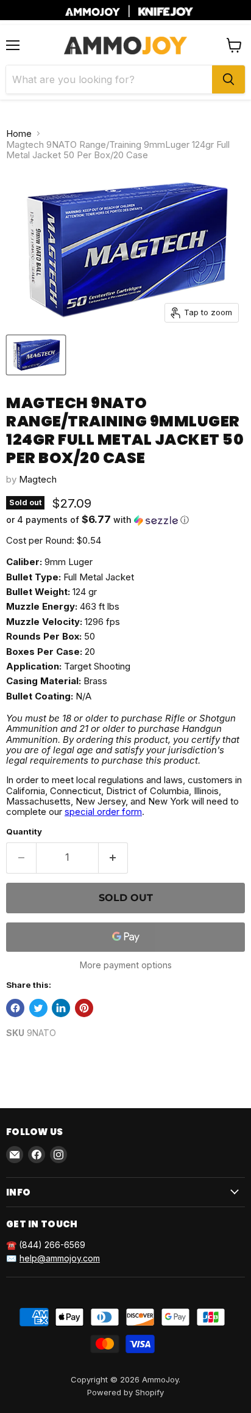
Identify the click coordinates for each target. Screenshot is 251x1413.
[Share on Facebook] (15, 1008)
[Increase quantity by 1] (114, 857)
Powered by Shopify (125, 1392)
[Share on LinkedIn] (61, 1008)
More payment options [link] (126, 965)
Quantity (24, 831)
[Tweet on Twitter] (38, 1008)
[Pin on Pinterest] (84, 1008)
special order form (103, 811)
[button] (125, 520)
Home (19, 133)
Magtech (38, 479)
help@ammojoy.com (59, 1258)
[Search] (228, 79)
